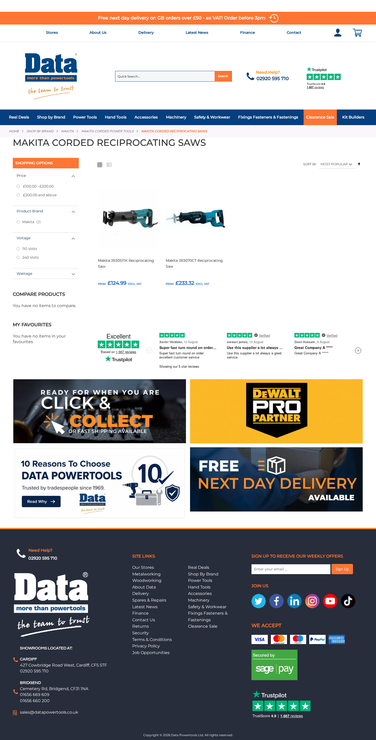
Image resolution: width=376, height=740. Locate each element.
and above (40, 195)
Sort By (309, 164)
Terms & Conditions (152, 639)
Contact (294, 32)
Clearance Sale (202, 626)
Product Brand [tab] (30, 211)
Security (140, 632)
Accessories (200, 593)
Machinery (198, 600)
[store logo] (51, 76)
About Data (144, 587)
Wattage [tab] (24, 273)
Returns (140, 626)
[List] (109, 164)
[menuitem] (20, 117)
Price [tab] (21, 175)
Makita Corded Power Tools (107, 131)
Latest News (197, 32)
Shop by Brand (40, 131)
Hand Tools (199, 587)
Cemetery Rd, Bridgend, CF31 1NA (54, 688)
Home (14, 131)
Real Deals (198, 567)
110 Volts (29, 248)
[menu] (188, 117)
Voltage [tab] (23, 238)
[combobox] (173, 76)
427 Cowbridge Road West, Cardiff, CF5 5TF (63, 665)
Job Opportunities (151, 652)
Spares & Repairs (149, 600)
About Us (98, 32)
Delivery (146, 32)
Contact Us (143, 619)
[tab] (188, 117)
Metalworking (146, 574)
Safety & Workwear (207, 606)
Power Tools (200, 580)
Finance (247, 32)
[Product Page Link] (128, 219)
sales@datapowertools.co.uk (49, 712)
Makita (67, 131)
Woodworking (146, 580)
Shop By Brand (203, 574)
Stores (52, 32)
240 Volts (30, 257)
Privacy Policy (146, 646)
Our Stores (143, 567)
